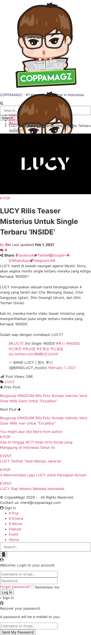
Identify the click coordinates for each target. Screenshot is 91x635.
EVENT (6, 456)
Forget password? (15, 587)
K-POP (5, 198)
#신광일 (57, 348)
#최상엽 (29, 348)
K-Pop (14, 513)
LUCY (10, 382)
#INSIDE (73, 343)
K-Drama (16, 518)
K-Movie (15, 523)
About (14, 539)
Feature (15, 529)
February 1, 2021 (62, 367)
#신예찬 (15, 348)
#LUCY (16, 343)
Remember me (47, 587)
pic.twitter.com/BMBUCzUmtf (33, 354)
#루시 (60, 343)
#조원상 (43, 348)
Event (13, 534)
